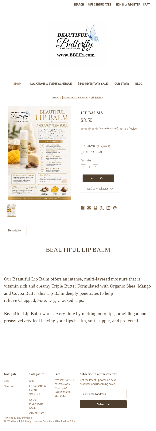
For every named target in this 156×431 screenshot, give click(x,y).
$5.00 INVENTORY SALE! (93, 83)
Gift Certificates (99, 4)
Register (134, 4)
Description (15, 230)
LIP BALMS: (95, 146)
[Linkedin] (108, 207)
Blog (138, 83)
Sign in (119, 4)
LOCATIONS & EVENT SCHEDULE (51, 83)
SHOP (17, 83)
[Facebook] (82, 207)
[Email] (89, 207)
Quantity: (86, 160)
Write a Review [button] (128, 128)
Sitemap (9, 386)
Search (79, 4)
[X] (102, 207)
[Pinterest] (115, 207)
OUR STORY (122, 83)
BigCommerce (24, 418)
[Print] (95, 207)
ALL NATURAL (94, 152)
